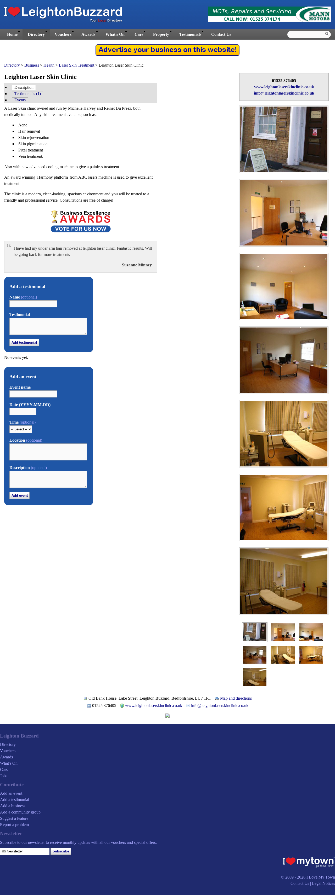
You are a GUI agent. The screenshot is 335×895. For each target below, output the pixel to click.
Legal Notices (323, 883)
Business (31, 65)
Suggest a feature (14, 818)
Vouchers (63, 34)
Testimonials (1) (27, 93)
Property (161, 34)
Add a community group (20, 812)
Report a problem (14, 824)
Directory (36, 34)
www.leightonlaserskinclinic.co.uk (284, 87)
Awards (88, 34)
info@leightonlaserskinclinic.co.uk (284, 93)
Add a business (12, 806)
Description (24, 87)
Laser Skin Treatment (76, 65)
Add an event (11, 793)
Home (12, 34)
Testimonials (190, 34)
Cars (139, 34)
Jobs (3, 776)
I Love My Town (320, 877)
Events (20, 100)
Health (48, 65)
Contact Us (221, 34)
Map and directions (236, 698)
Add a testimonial (14, 799)
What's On (115, 34)
